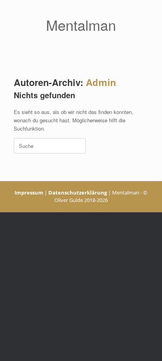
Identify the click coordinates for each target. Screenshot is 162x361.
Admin (101, 82)
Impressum (29, 192)
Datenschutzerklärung (77, 192)
